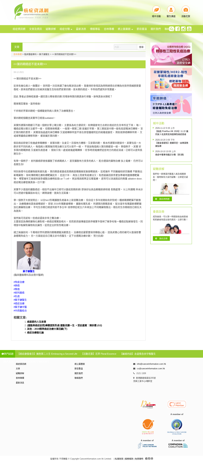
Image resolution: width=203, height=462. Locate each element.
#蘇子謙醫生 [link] (20, 299)
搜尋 (141, 47)
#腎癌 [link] (17, 289)
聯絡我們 (79, 378)
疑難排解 (51, 29)
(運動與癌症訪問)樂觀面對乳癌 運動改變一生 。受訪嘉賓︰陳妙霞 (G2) (64, 325)
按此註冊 (163, 238)
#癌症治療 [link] (19, 303)
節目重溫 (142, 29)
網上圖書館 (124, 29)
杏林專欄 (109, 29)
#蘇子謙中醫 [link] (20, 307)
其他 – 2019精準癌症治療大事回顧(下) (47, 328)
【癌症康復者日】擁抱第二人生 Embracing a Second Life (47, 353)
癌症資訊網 (19, 29)
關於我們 (156, 29)
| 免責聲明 (138, 459)
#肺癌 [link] (17, 285)
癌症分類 (65, 29)
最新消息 (81, 29)
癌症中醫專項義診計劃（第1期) (169, 154)
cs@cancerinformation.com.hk (151, 368)
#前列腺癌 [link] (19, 292)
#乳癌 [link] (17, 296)
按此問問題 (164, 199)
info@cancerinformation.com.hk (151, 364)
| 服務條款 (129, 459)
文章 (18, 368)
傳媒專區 (95, 29)
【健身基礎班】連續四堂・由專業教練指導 (171, 144)
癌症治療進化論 (35, 332)
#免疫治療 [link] (19, 282)
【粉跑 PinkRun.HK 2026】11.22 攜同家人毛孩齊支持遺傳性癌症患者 (171, 133)
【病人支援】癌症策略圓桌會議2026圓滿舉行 (25, 361)
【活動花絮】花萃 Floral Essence (98, 353)
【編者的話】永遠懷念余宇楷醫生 (138, 353)
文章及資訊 (35, 29)
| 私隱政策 (119, 459)
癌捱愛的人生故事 (36, 321)
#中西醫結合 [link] (20, 310)
